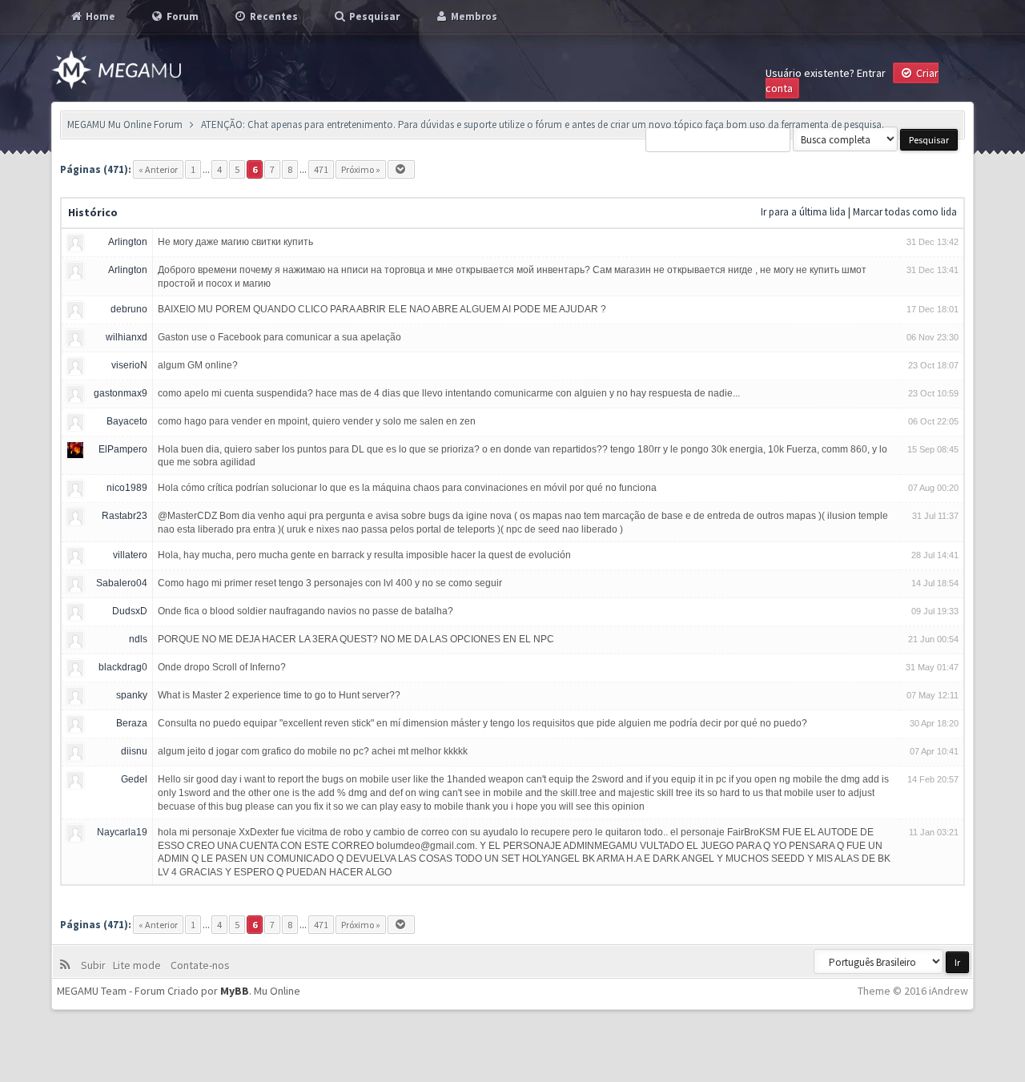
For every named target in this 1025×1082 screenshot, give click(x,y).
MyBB (234, 990)
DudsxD (129, 611)
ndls (138, 639)
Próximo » (360, 169)
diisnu (134, 751)
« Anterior (158, 169)
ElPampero (122, 449)
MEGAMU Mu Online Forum (125, 124)
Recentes (272, 16)
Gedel (134, 779)
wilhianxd (126, 337)
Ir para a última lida (803, 212)
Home (99, 16)
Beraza (131, 723)
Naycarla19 (122, 832)
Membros (472, 16)
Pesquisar (373, 16)
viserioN (129, 365)
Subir (96, 965)
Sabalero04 (121, 583)
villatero (130, 555)
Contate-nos (199, 965)
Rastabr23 (124, 515)
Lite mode (139, 965)
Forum (181, 16)
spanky (131, 695)
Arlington (127, 241)
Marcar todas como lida (905, 212)
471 (321, 169)
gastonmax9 (120, 393)
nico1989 (127, 487)
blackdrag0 (122, 667)
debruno (129, 309)
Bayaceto (127, 421)
